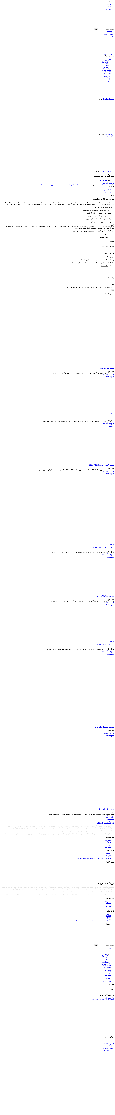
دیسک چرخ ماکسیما (108, 171)
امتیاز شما (111, 265)
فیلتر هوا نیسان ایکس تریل (105, 596)
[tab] (56, 189)
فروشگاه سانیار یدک (105, 822)
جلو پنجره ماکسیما (109, 134)
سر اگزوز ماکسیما (71, 184)
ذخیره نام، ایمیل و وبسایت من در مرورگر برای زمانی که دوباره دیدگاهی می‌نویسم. (89, 287)
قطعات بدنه (107, 184)
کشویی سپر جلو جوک (107, 368)
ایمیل (112, 284)
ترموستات (111, 416)
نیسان (110, 99)
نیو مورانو (105, 68)
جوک (106, 65)
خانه (113, 99)
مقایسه (109, 979)
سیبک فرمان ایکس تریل (106, 809)
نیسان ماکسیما (42, 184)
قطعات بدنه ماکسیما (60, 184)
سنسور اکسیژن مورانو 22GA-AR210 (101, 465)
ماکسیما (105, 60)
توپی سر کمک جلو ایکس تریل (104, 727)
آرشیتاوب (39, 880)
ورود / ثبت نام (107, 981)
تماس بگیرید (103, 180)
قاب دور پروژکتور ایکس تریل (104, 644)
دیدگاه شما (110, 278)
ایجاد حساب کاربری (108, 998)
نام (113, 281)
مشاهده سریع (110, 377)
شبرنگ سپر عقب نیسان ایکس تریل (102, 547)
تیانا (107, 63)
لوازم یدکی (50, 184)
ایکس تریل (105, 62)
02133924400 (76, 833)
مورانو (106, 67)
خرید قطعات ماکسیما (83, 184)
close (113, 985)
